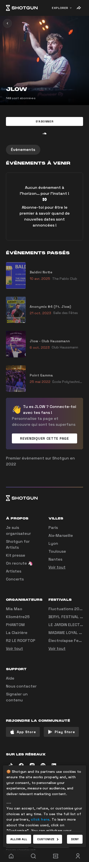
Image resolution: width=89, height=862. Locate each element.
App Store (26, 732)
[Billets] (55, 856)
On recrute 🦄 (19, 563)
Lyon (53, 543)
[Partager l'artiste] (78, 7)
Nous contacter (21, 686)
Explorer (60, 8)
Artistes (13, 571)
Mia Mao (14, 608)
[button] (44, 121)
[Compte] (78, 856)
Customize (45, 839)
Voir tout (57, 567)
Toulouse (57, 551)
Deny (75, 839)
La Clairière (16, 632)
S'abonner (44, 121)
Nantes (55, 559)
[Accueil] (22, 8)
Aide (10, 678)
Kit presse (15, 555)
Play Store (65, 732)
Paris (53, 527)
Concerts (15, 579)
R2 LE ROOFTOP (20, 640)
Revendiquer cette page (44, 438)
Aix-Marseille (60, 535)
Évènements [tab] (23, 149)
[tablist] (44, 150)
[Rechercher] (33, 856)
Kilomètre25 (18, 616)
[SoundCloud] (44, 133)
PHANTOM (15, 624)
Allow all (18, 839)
